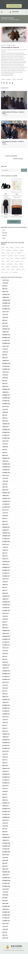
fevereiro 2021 (6, 458)
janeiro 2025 (5, 331)
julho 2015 (5, 650)
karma (7, 258)
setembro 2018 (6, 541)
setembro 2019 (6, 507)
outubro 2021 (5, 435)
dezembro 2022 (6, 395)
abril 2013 (4, 728)
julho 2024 (5, 349)
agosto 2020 (5, 475)
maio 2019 (4, 518)
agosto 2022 (5, 406)
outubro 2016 (5, 607)
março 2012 (5, 765)
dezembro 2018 (6, 532)
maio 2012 (4, 759)
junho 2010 (5, 826)
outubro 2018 (5, 538)
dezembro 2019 (6, 498)
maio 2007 (4, 932)
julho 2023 (5, 374)
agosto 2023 (5, 372)
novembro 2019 (6, 501)
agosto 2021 (5, 441)
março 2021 (5, 455)
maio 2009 (4, 863)
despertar (21, 250)
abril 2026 (4, 288)
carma (22, 247)
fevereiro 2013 (6, 734)
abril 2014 (4, 693)
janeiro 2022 (5, 426)
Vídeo (3, 238)
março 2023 (5, 386)
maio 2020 (4, 484)
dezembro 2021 (6, 429)
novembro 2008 (6, 880)
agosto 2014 (5, 682)
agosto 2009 (5, 854)
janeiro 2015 (5, 668)
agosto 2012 (5, 751)
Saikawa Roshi (15, 266)
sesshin (12, 269)
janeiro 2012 (5, 771)
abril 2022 (4, 418)
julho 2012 (5, 754)
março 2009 (5, 869)
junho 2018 (5, 550)
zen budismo (15, 272)
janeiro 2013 (5, 736)
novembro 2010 (6, 811)
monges (17, 261)
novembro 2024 (6, 337)
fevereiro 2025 (6, 329)
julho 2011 (5, 788)
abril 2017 (4, 590)
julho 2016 (5, 616)
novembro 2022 (6, 397)
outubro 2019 (5, 504)
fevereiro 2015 (6, 665)
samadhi (21, 266)
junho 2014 (5, 688)
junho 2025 (5, 317)
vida (2, 272)
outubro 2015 (5, 642)
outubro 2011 (5, 780)
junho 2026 (5, 283)
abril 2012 (4, 762)
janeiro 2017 (5, 599)
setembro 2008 (6, 886)
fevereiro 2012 (6, 768)
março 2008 (5, 903)
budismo (12, 247)
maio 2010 (4, 828)
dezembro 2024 (6, 334)
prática (15, 264)
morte (21, 261)
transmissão (20, 79)
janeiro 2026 (5, 297)
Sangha (3, 269)
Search (24, 170)
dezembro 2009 (6, 843)
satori (8, 269)
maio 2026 (4, 285)
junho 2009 (5, 860)
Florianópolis (10, 255)
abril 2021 (4, 452)
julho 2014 (5, 685)
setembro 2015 (6, 645)
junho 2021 (5, 446)
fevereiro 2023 (6, 389)
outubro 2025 (5, 306)
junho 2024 (5, 352)
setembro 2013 (6, 713)
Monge (12, 261)
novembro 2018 (6, 535)
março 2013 (5, 731)
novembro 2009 (6, 846)
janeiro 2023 (5, 392)
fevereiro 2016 (6, 630)
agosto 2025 (5, 311)
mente (3, 261)
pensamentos (10, 264)
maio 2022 (4, 415)
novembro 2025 (6, 303)
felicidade (4, 255)
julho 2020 (5, 478)
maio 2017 (4, 587)
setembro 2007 (6, 920)
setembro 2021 (6, 438)
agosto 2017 (5, 578)
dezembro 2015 (6, 636)
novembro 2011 (6, 777)
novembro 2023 (6, 363)
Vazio (23, 269)
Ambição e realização (18, 158)
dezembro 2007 (6, 912)
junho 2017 (5, 584)
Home (2, 19)
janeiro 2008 (5, 909)
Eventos (4, 235)
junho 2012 (5, 757)
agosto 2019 (5, 510)
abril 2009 (4, 866)
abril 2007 (4, 935)
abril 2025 (4, 323)
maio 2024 (4, 354)
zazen (6, 272)
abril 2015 (4, 659)
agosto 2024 (5, 346)
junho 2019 (5, 515)
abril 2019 (4, 521)
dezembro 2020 (6, 464)
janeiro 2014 (5, 702)
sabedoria (8, 266)
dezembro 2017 (6, 567)
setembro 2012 (6, 748)
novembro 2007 (6, 915)
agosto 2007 (5, 923)
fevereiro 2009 (6, 871)
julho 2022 (5, 409)
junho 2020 (5, 481)
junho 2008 (5, 894)
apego (3, 247)
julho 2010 (5, 823)
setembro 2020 (6, 472)
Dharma (3, 79)
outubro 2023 (5, 366)
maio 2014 (4, 690)
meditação (23, 258)
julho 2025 (5, 314)
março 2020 (5, 489)
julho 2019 (5, 512)
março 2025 (5, 326)
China (3, 250)
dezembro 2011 (6, 774)
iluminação (22, 255)
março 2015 (5, 662)
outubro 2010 (5, 814)
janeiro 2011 (5, 805)
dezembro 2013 (6, 705)
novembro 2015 (6, 639)
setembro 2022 (6, 403)
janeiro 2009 (5, 874)
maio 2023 (4, 380)
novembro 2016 (6, 604)
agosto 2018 (5, 544)
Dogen (8, 252)
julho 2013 (5, 719)
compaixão (8, 250)
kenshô (12, 258)
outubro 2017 (5, 573)
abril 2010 (4, 831)
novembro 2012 (6, 742)
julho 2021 (5, 443)
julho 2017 (5, 581)
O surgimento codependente (11, 155)
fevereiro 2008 (6, 906)
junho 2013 (5, 722)
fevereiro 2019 (6, 527)
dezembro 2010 (6, 808)
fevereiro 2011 (6, 803)
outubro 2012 (5, 745)
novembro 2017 (6, 570)
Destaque (4, 232)
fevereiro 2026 (6, 294)
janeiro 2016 (5, 633)
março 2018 (5, 558)
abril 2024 (4, 357)
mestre (13, 79)
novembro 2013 (6, 708)
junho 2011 (5, 791)
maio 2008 (4, 897)
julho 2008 (5, 892)
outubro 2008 (5, 883)
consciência (15, 250)
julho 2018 (5, 547)
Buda (7, 247)
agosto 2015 (5, 647)
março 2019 (5, 524)
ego (12, 252)
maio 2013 (4, 725)
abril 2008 (4, 900)
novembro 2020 (6, 466)
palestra (3, 264)
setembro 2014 (6, 679)
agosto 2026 (5, 280)
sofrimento (18, 269)
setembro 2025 (6, 308)
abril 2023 (4, 383)
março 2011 (5, 800)
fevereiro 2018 (6, 561)
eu (14, 252)
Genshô (16, 255)
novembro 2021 (6, 432)
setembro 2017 (6, 576)
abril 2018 (4, 555)
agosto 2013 (5, 716)
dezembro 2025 (6, 300)
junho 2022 (5, 412)
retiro (3, 266)
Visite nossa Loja (14, 221)
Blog (6, 19)
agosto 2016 (5, 613)
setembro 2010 (6, 817)
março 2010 (5, 834)
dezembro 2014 (6, 670)
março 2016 (5, 627)
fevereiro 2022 (6, 423)
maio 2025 (4, 320)
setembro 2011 (6, 782)
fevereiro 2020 (6, 492)
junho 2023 (5, 377)
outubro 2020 (5, 469)
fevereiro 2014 (6, 699)
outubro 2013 (5, 711)
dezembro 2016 (6, 601)
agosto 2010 (5, 820)
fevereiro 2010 (6, 837)
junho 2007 (5, 929)
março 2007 (5, 938)
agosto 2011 (5, 785)
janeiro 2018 (5, 564)
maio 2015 (4, 656)
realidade (21, 264)
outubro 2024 (5, 340)
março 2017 (5, 593)
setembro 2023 (6, 369)
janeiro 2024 (5, 360)
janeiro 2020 (5, 495)
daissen (14, 45)
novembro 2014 (6, 673)
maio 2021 (4, 449)
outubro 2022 (5, 400)
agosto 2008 (5, 889)
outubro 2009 (5, 848)
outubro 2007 (5, 917)
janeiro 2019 (5, 530)
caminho (17, 247)
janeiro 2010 (5, 840)
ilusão (3, 258)
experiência (19, 252)
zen (10, 272)
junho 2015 (5, 653)
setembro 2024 (6, 343)
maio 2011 (4, 794)
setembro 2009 (6, 851)
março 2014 (5, 696)
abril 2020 (4, 487)
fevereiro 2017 (6, 596)
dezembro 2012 (6, 739)
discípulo (9, 79)
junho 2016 (5, 619)
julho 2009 (5, 857)
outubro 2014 (5, 676)
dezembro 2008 (6, 877)
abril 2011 (4, 797)
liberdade (17, 258)
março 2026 (5, 291)
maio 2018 (4, 553)
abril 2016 (4, 624)
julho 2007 (5, 926)
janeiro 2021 (5, 461)
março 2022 (5, 420)
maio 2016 (4, 622)
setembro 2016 (6, 610)
